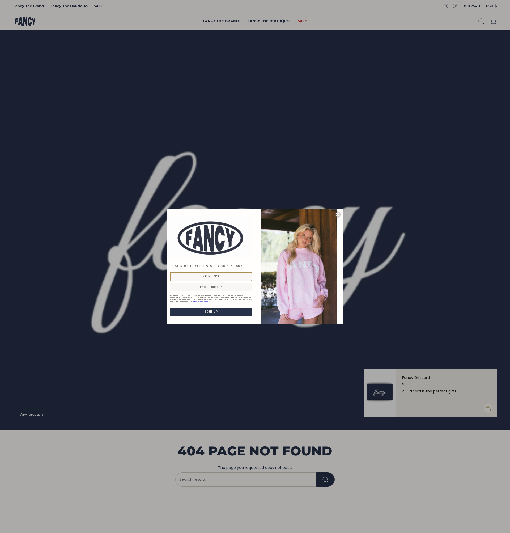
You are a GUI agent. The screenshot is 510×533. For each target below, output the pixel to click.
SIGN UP (211, 312)
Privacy (206, 301)
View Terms (197, 301)
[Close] (337, 214)
